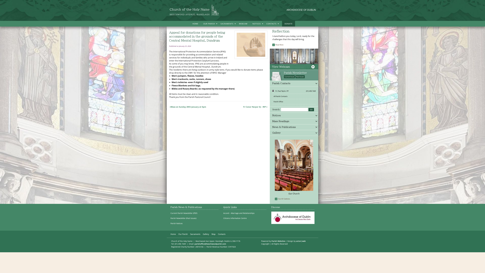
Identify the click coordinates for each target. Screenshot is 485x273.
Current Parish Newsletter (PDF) (184, 213)
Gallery (206, 234)
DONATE (289, 23)
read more (279, 45)
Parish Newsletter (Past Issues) (183, 218)
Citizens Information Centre (235, 218)
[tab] (294, 83)
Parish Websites (278, 241)
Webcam (243, 23)
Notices (256, 23)
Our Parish (209, 23)
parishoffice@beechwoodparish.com (210, 244)
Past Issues (300, 77)
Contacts (271, 23)
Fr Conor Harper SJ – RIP (254, 107)
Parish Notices (177, 223)
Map (213, 234)
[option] (294, 167)
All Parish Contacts (280, 96)
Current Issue (289, 77)
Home (195, 23)
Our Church (294, 193)
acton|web (301, 241)
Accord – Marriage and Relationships (238, 213)
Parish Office (278, 101)
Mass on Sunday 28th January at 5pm (188, 107)
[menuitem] (195, 24)
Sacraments (227, 23)
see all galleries (284, 199)
